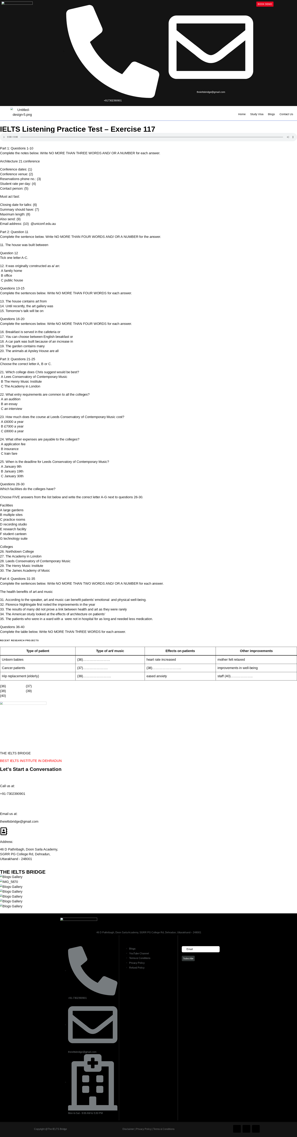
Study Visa (256, 114)
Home (242, 114)
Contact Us (286, 114)
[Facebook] (237, 1129)
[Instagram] (246, 1129)
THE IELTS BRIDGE (22, 872)
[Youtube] (256, 1129)
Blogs (271, 114)
